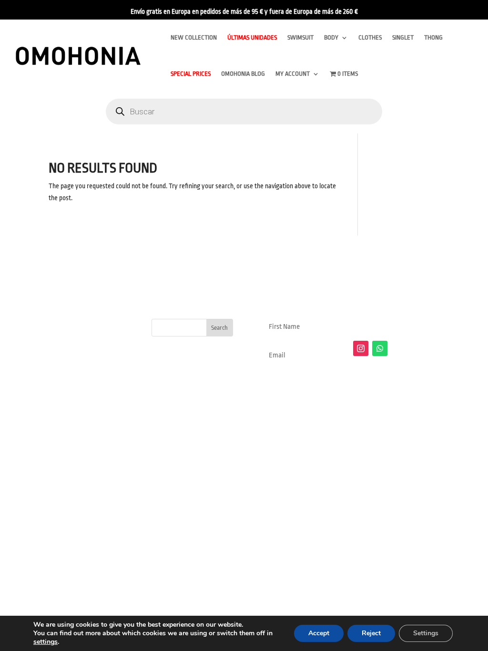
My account (292, 73)
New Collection (194, 37)
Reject (371, 633)
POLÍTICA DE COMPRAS (245, 460)
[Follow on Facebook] (418, 348)
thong (433, 37)
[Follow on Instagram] (360, 348)
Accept (318, 633)
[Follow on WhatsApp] (379, 348)
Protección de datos (317, 460)
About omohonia (379, 460)
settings (45, 642)
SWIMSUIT (300, 37)
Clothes (370, 37)
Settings (425, 633)
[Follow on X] (399, 348)
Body (331, 37)
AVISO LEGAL (182, 460)
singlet (403, 37)
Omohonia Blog (243, 73)
